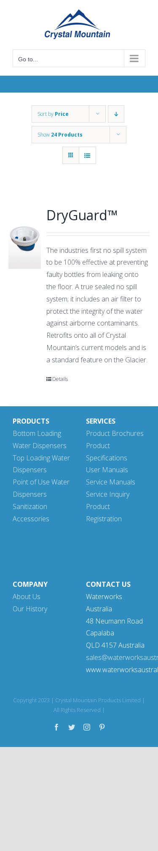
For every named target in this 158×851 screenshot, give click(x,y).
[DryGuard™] (24, 237)
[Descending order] (116, 114)
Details (60, 379)
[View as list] (87, 155)
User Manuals (107, 469)
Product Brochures (115, 433)
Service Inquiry (107, 494)
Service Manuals (110, 482)
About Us (26, 596)
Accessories (31, 518)
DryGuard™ (82, 215)
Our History (30, 608)
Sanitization (30, 506)
